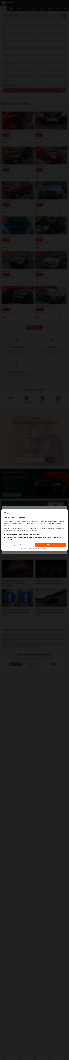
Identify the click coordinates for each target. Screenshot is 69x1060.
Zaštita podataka (32, 548)
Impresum (23, 548)
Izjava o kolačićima (43, 548)
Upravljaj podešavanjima (18, 545)
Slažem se (50, 545)
